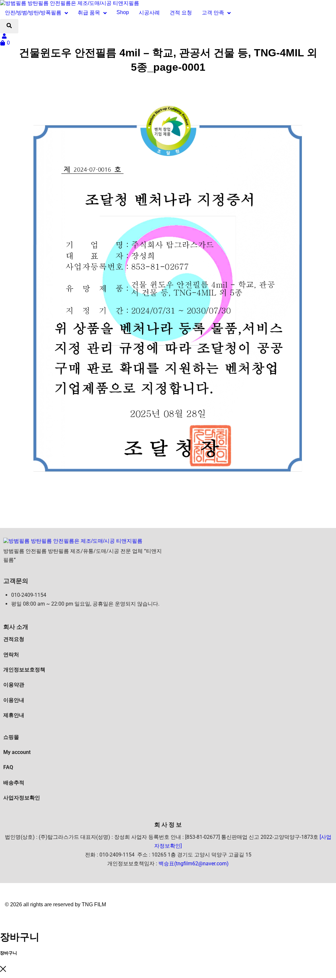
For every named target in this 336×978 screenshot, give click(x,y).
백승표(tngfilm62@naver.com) (193, 863)
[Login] (5, 36)
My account (17, 752)
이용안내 (13, 700)
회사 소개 (15, 626)
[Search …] (9, 26)
